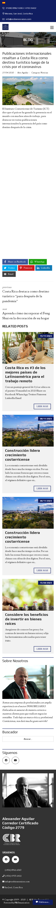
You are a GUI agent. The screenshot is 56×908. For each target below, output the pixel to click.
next (26, 314)
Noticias (44, 72)
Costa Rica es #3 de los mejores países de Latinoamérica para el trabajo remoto (25, 374)
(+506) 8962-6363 (12, 870)
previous (25, 294)
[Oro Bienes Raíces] (4, 27)
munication (22, 903)
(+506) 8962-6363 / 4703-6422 (20, 8)
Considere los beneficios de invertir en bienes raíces (26, 619)
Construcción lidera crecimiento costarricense (22, 454)
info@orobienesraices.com (18, 19)
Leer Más (42, 406)
